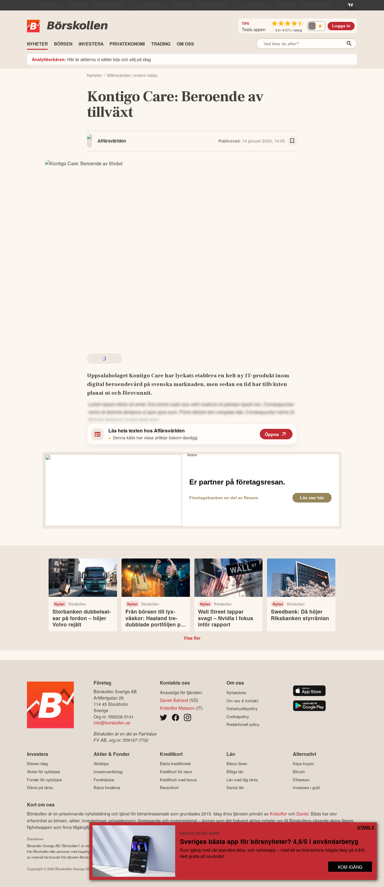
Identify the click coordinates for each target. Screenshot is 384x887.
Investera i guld (306, 787)
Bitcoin (299, 771)
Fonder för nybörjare (44, 779)
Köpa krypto (303, 763)
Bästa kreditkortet (175, 763)
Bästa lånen (236, 763)
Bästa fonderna (107, 787)
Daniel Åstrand (174, 700)
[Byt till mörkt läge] (316, 26)
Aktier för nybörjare (43, 771)
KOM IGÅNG (350, 867)
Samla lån (235, 787)
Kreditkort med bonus (178, 779)
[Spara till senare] (292, 141)
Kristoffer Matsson (177, 708)
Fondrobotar (104, 779)
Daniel (302, 813)
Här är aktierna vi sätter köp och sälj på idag (91, 59)
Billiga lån (234, 771)
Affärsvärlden (112, 140)
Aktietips (101, 763)
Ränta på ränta (40, 787)
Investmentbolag (108, 771)
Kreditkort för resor (176, 771)
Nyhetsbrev (236, 692)
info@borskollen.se (112, 722)
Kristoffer (278, 813)
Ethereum (301, 779)
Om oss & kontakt (242, 700)
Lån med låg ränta (242, 779)
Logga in (341, 26)
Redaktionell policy (243, 724)
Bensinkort (169, 787)
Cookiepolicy (237, 716)
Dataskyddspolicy (242, 708)
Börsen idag (37, 763)
